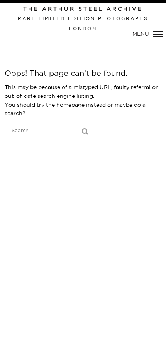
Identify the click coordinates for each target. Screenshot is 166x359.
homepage (70, 105)
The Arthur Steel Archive (83, 9)
